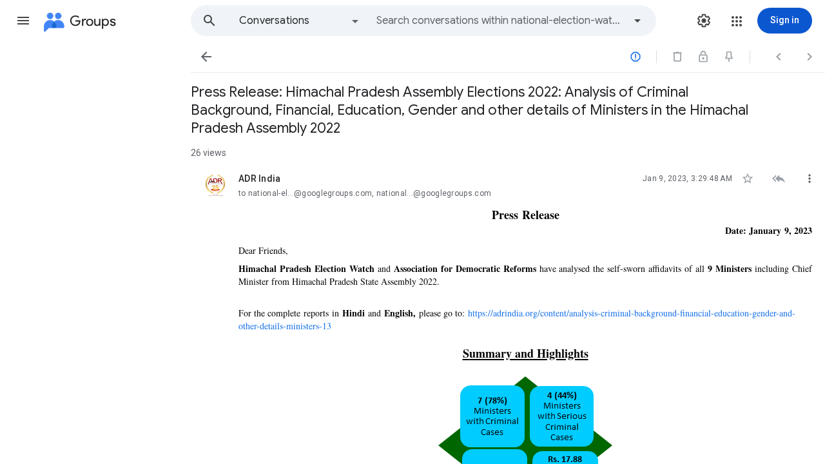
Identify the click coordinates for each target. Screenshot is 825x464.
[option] (300, 20)
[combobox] (500, 20)
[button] (23, 20)
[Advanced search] (637, 20)
